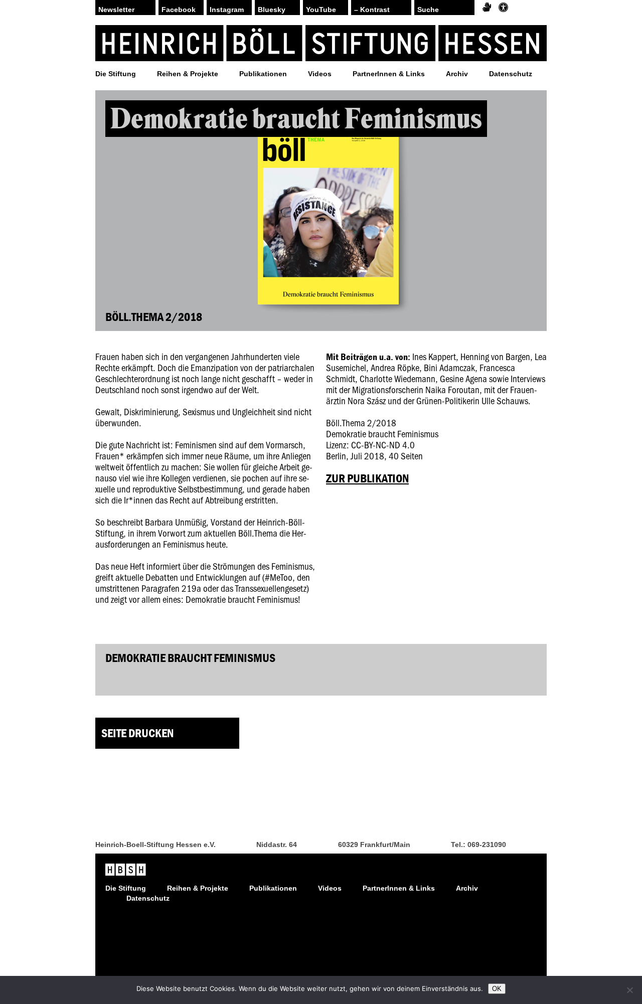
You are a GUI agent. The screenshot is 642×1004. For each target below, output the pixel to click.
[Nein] (629, 990)
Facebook (179, 10)
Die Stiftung (115, 74)
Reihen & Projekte (187, 74)
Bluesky (271, 10)
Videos (320, 74)
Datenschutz (510, 74)
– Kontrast (372, 10)
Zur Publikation (367, 478)
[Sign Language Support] (487, 7)
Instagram (227, 10)
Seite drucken (137, 733)
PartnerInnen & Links (389, 74)
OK (497, 988)
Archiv (457, 74)
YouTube (321, 10)
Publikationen (263, 74)
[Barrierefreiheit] (503, 7)
